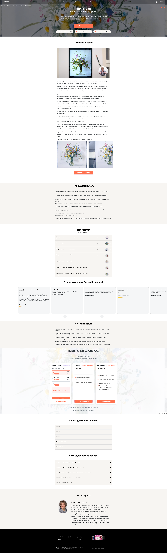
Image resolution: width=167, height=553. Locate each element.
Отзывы (92, 2)
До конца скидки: (59, 389)
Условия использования (73, 547)
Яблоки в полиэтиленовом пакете (94, 289)
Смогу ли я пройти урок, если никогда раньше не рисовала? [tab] (74, 472)
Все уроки (70, 536)
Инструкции (61, 536)
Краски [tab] (58, 431)
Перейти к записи (83, 173)
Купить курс (61, 398)
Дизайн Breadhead (70, 548)
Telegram (79, 537)
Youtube (79, 539)
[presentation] (65, 316)
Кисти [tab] (58, 436)
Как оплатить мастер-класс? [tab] (64, 482)
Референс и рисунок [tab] (62, 446)
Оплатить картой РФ (83, 401)
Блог (59, 537)
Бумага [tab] (58, 426)
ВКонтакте (79, 536)
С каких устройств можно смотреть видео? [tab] (69, 477)
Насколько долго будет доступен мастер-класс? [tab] (70, 467)
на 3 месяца (57, 377)
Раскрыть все (86, 232)
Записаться (83, 26)
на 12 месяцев (57, 383)
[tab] (65, 237)
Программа (78, 2)
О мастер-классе (68, 2)
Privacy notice (163, 413)
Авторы (69, 537)
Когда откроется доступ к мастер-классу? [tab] (68, 462)
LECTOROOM (6, 2)
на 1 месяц (56, 371)
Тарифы (86, 2)
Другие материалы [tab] (61, 441)
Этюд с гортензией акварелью (60, 289)
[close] (166, 413)
